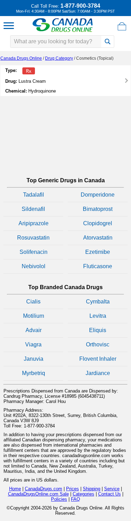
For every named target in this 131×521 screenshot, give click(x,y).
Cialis (33, 301)
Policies (59, 499)
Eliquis (97, 330)
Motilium (33, 316)
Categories (83, 494)
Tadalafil (33, 195)
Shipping (91, 488)
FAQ (75, 499)
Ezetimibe (97, 252)
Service (111, 488)
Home (15, 488)
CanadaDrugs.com (43, 488)
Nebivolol (33, 266)
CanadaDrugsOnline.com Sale (38, 494)
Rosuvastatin (33, 238)
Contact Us (109, 494)
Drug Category (59, 58)
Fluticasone (97, 266)
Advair (34, 330)
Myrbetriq (33, 373)
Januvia (33, 359)
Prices (72, 488)
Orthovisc (97, 344)
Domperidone (98, 195)
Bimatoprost (97, 209)
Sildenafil (33, 209)
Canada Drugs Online (21, 58)
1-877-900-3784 (80, 6)
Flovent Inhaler (97, 359)
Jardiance (98, 373)
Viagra (33, 344)
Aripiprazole (34, 223)
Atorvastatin (97, 238)
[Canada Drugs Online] (62, 31)
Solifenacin (34, 252)
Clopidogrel (97, 223)
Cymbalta (98, 301)
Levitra (97, 316)
